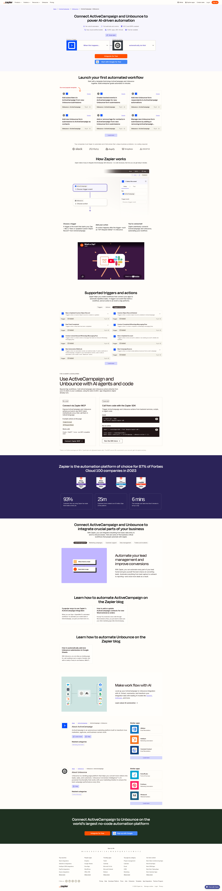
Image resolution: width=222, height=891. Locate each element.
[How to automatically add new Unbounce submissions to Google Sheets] (76, 654)
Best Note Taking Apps (152, 869)
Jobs (126, 881)
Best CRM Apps (150, 866)
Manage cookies (148, 886)
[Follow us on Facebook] (66, 881)
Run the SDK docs (111, 441)
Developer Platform (113, 881)
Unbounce (75, 9)
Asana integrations (64, 872)
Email (125, 866)
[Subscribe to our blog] (79, 881)
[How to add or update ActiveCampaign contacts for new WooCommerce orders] (111, 614)
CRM (125, 869)
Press (121, 881)
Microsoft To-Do (107, 866)
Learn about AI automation (125, 703)
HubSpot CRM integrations (66, 866)
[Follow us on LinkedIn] (69, 881)
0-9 (82, 851)
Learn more (78, 736)
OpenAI (149, 696)
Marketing (126, 872)
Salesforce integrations (65, 863)
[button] (111, 62)
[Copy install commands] (156, 419)
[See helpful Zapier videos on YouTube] (76, 881)
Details (89, 94)
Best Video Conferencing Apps (154, 861)
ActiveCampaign (64, 9)
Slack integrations (64, 861)
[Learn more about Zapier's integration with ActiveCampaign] (64, 725)
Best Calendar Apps (151, 872)
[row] (80, 186)
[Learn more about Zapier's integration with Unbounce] (64, 771)
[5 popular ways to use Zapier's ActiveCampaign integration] (76, 614)
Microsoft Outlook (108, 869)
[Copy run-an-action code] (156, 430)
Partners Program (158, 881)
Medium (105, 872)
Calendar (126, 863)
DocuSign (87, 866)
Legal (156, 886)
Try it (86, 107)
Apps (54, 9)
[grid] (80, 186)
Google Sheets (88, 863)
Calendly (105, 863)
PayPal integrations (64, 869)
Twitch (105, 861)
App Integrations (147, 881)
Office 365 (87, 872)
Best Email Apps (150, 863)
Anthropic (118, 698)
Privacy (161, 886)
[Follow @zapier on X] (72, 881)
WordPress (87, 869)
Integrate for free (111, 56)
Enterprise (131, 881)
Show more (62, 874)
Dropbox (86, 861)
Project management (129, 861)
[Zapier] (7, 2)
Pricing (101, 881)
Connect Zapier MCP (72, 441)
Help (88, 736)
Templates (138, 881)
